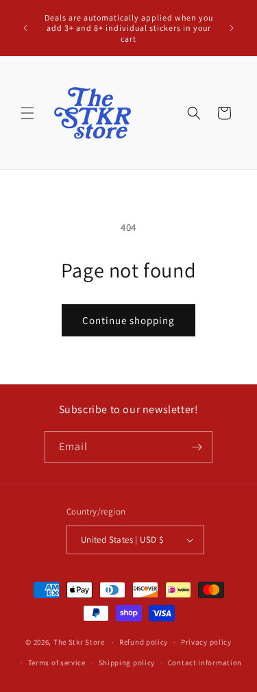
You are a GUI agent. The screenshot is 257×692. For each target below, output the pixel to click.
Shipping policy (127, 662)
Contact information (205, 662)
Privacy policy (206, 642)
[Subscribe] (197, 447)
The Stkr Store (79, 642)
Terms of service (57, 662)
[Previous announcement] (25, 28)
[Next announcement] (232, 28)
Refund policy (143, 642)
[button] (27, 113)
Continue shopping (128, 320)
